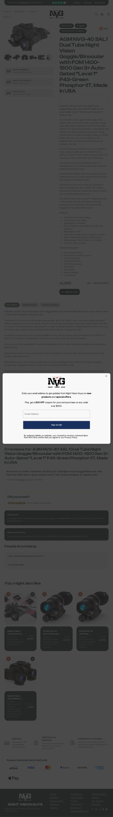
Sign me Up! (56, 425)
